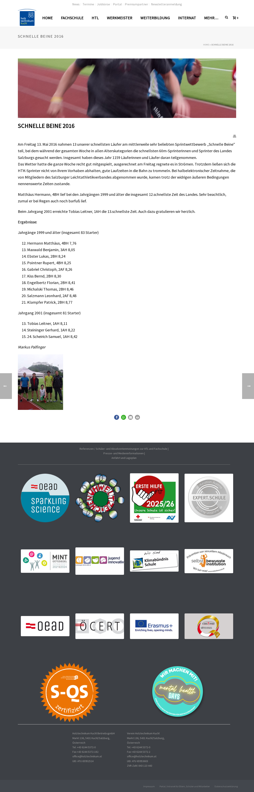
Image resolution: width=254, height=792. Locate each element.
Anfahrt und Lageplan (124, 458)
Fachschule (72, 17)
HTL (95, 17)
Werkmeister (119, 17)
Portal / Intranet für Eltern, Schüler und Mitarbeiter (185, 786)
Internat (187, 17)
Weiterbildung (155, 17)
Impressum (149, 786)
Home (47, 17)
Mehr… (211, 17)
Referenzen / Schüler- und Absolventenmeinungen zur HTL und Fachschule (123, 449)
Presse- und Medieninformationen (123, 453)
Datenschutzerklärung (226, 786)
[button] (116, 417)
